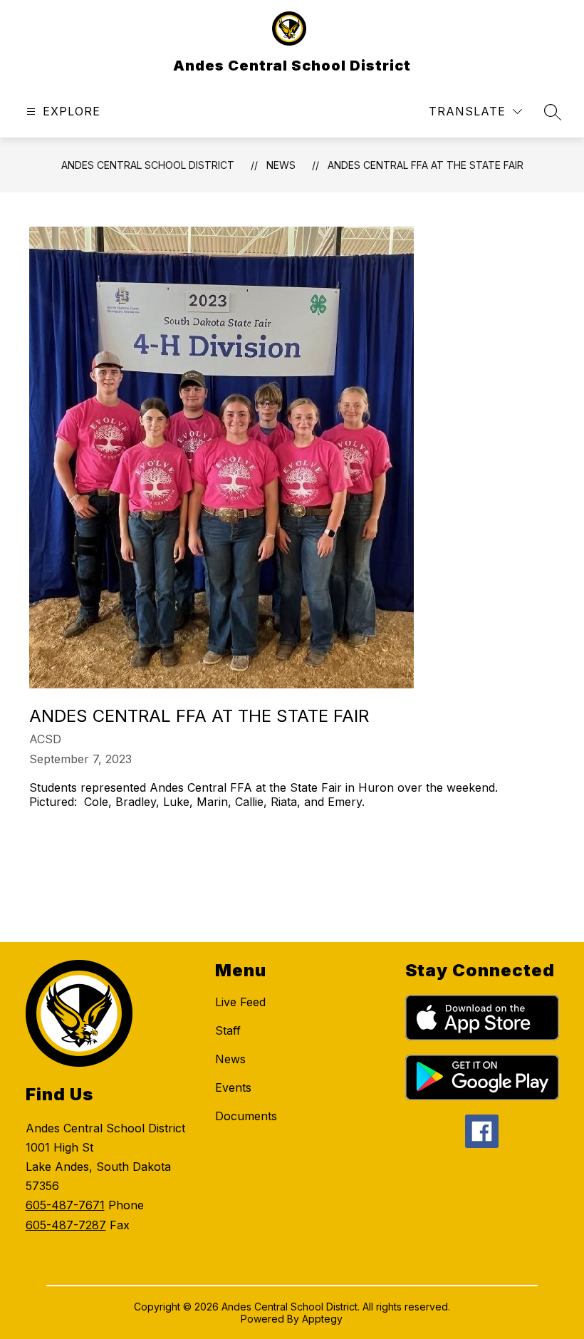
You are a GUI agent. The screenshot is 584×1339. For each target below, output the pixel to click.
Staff (228, 1030)
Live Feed (240, 1002)
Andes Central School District (147, 165)
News (281, 165)
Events (233, 1087)
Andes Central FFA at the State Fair (425, 165)
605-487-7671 (65, 1205)
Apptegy (322, 1319)
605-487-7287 (66, 1225)
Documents (246, 1116)
